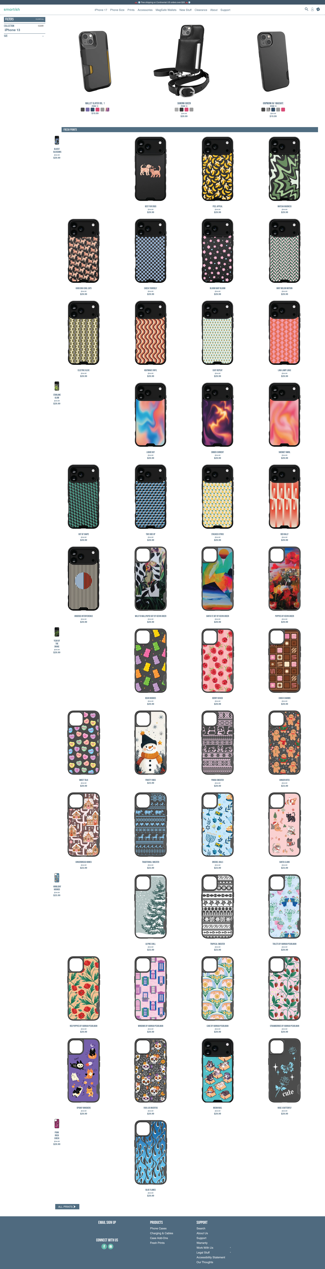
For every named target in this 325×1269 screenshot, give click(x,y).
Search (201, 1228)
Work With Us (205, 1248)
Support (201, 1238)
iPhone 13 (12, 29)
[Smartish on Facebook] (104, 1248)
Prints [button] (131, 10)
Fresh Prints (157, 1243)
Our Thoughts (205, 1262)
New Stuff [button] (186, 10)
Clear (40, 26)
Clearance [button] (201, 10)
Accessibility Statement (211, 1257)
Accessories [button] (145, 10)
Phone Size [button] (117, 10)
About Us (202, 1233)
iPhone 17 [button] (101, 10)
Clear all (40, 19)
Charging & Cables (161, 1233)
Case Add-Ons (159, 1238)
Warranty (202, 1243)
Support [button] (225, 10)
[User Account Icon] (312, 9)
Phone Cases (158, 1228)
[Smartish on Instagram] (110, 1248)
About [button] (213, 10)
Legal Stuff (203, 1252)
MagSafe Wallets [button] (166, 10)
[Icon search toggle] (306, 9)
